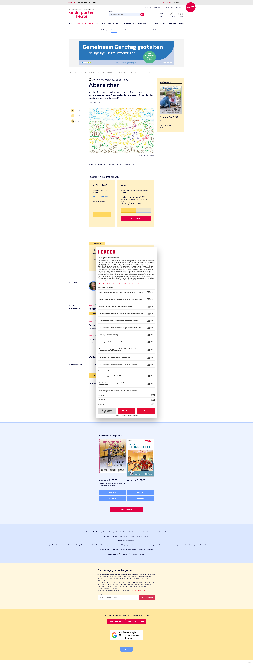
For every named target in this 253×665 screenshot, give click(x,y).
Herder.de (71, 2)
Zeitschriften (166, 2)
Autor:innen (157, 7)
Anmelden (137, 231)
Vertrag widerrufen (116, 621)
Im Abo (128, 210)
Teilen (77, 110)
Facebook (124, 554)
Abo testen (135, 218)
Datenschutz (127, 615)
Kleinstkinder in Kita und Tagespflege (171, 545)
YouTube (141, 554)
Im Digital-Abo (143, 210)
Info (183, 2)
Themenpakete (123, 30)
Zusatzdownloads (116, 164)
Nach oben (126, 649)
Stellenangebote (106, 545)
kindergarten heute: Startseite (78, 73)
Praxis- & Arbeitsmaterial (165, 24)
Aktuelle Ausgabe (103, 30)
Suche (111, 11)
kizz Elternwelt (201, 545)
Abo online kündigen (146, 549)
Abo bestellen (126, 509)
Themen (166, 7)
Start (72, 24)
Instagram (134, 554)
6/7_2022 (119, 73)
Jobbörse (190, 7)
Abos (181, 24)
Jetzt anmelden (147, 597)
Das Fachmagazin (85, 24)
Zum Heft (112, 492)
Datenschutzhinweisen (139, 590)
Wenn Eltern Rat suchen (124, 24)
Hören (132, 30)
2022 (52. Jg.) (111, 73)
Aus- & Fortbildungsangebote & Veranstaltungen (128, 545)
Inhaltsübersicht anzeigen (167, 126)
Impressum (147, 615)
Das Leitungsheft (103, 24)
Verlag (176, 2)
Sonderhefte (144, 24)
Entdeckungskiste (151, 545)
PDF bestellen (102, 214)
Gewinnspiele (130, 540)
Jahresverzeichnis (150, 30)
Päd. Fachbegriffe (177, 7)
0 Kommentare (128, 164)
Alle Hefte (112, 498)
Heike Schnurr (97, 102)
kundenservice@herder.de (129, 549)
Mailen (77, 121)
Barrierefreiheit (137, 615)
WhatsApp (95, 545)
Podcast (139, 30)
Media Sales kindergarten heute (62, 545)
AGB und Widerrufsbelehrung (111, 615)
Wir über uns (146, 7)
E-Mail (100, 594)
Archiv (113, 30)
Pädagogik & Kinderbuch (87, 2)
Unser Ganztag (190, 545)
